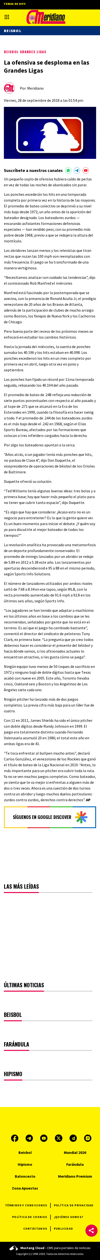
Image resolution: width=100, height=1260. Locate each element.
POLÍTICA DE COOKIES (29, 1217)
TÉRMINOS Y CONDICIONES (26, 1205)
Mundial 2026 (75, 1152)
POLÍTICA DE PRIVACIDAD (73, 1205)
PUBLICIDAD (63, 1228)
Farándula (75, 1164)
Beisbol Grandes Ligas (25, 51)
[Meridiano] (45, 17)
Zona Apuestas (25, 1188)
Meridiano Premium (75, 1176)
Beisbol (12, 30)
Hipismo (25, 1164)
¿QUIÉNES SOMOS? (68, 1217)
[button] (91, 1231)
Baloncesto (25, 1176)
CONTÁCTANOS (35, 1228)
